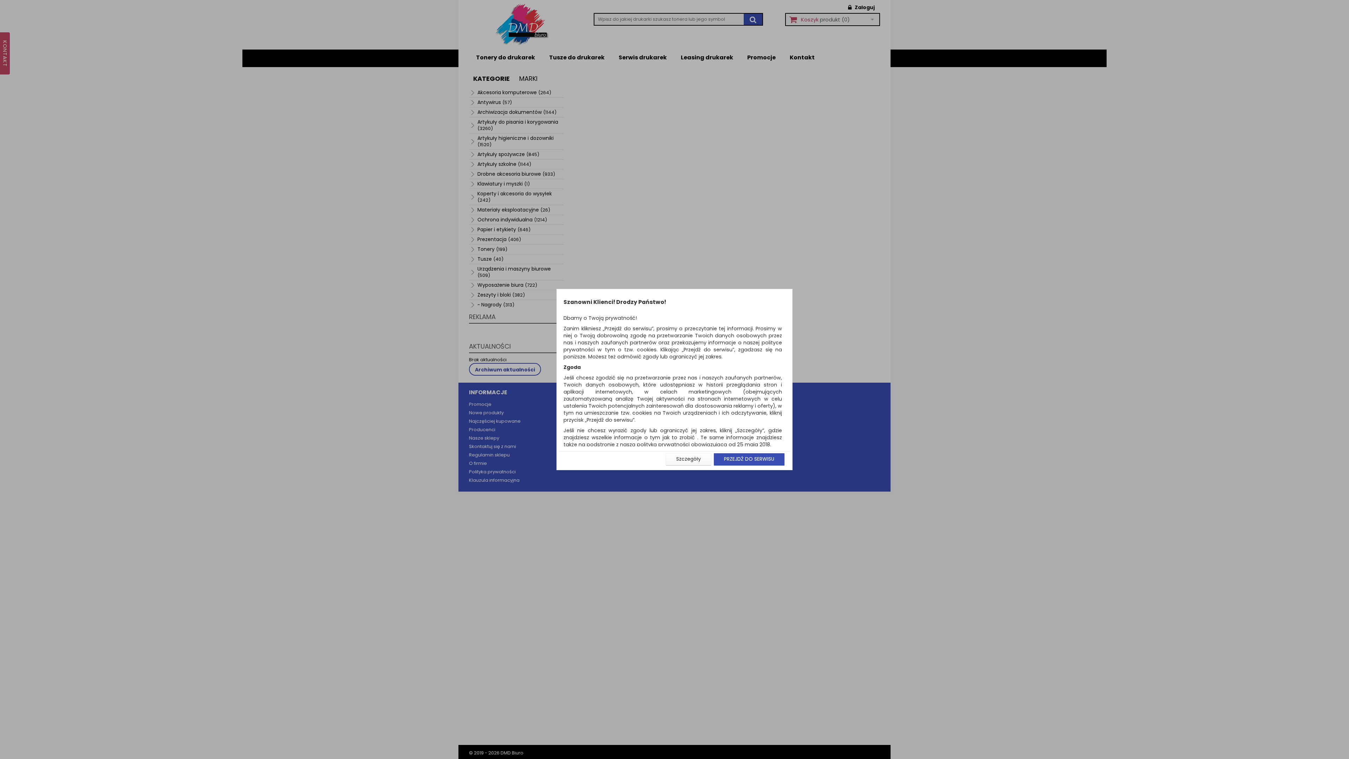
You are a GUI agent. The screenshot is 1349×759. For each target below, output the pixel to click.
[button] (688, 459)
